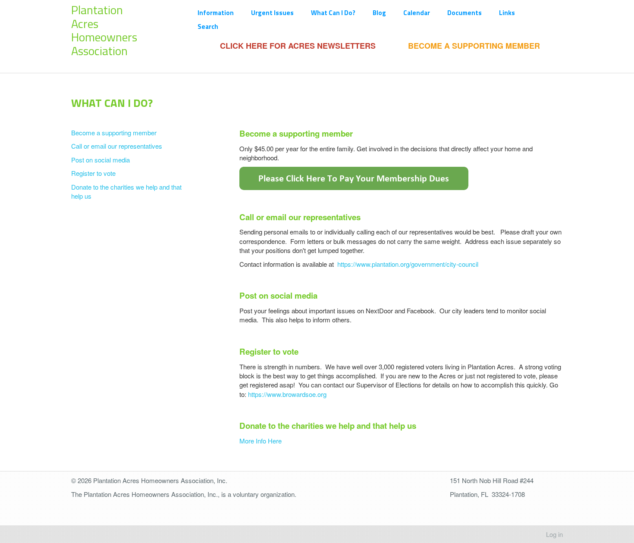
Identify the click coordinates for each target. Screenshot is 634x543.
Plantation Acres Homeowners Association (104, 30)
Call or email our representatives (116, 145)
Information (216, 13)
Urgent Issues (272, 13)
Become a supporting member (114, 132)
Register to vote (93, 173)
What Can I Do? (333, 13)
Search (208, 26)
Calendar (416, 13)
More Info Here (260, 440)
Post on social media (100, 159)
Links (507, 13)
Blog (379, 13)
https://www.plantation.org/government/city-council (407, 263)
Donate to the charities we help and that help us (126, 191)
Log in (554, 534)
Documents (464, 13)
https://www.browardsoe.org (287, 394)
